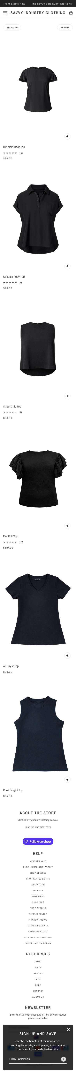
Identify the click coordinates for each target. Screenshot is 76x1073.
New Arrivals (38, 861)
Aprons (38, 973)
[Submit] (63, 1059)
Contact (38, 991)
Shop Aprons (38, 908)
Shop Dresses (38, 873)
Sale (38, 985)
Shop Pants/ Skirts (38, 879)
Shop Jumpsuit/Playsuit (38, 867)
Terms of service (38, 925)
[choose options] (67, 136)
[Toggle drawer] (5, 12)
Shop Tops (38, 884)
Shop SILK (38, 902)
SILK (38, 979)
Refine (65, 27)
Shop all (38, 890)
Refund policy (38, 914)
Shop (38, 967)
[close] (69, 1029)
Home (38, 961)
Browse (12, 27)
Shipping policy (38, 931)
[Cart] (71, 13)
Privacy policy (38, 920)
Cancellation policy (38, 943)
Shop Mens (38, 896)
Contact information (38, 937)
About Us (38, 997)
